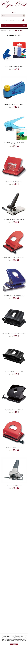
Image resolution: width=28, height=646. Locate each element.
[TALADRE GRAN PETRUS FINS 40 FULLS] (14, 242)
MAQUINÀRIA (11, 30)
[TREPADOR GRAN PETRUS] (14, 470)
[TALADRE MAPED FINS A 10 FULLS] (14, 356)
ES (15, 12)
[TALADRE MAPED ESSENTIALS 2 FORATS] (14, 318)
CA (13, 12)
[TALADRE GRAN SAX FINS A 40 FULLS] (14, 280)
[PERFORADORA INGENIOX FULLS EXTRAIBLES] (14, 127)
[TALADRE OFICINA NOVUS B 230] (14, 394)
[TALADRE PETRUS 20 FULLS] (14, 432)
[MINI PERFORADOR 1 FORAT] (14, 51)
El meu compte (9, 20)
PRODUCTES (3, 30)
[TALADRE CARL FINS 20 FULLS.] (14, 166)
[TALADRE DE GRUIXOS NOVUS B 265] (14, 204)
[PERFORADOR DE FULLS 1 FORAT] (14, 89)
